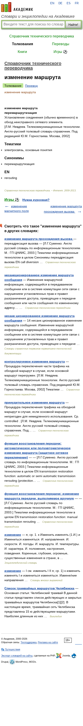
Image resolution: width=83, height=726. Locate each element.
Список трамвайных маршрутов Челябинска (39, 588)
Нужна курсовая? (36, 200)
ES (69, 3)
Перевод (31, 85)
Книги (22, 52)
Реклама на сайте (48, 642)
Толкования (22, 44)
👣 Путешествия (10, 649)
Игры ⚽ (61, 52)
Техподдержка (29, 642)
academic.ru (17, 7)
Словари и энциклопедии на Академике (38, 16)
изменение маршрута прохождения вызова (38, 239)
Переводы (60, 44)
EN (52, 3)
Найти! (73, 24)
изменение (12, 534)
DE (60, 3)
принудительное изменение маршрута (34, 402)
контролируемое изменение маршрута (34, 361)
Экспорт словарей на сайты (17, 655)
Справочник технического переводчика (41, 36)
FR (77, 3)
